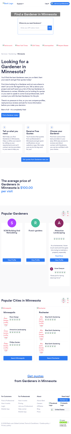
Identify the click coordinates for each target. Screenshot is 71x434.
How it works (5, 403)
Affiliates (40, 406)
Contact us (64, 400)
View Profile (12, 260)
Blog (38, 409)
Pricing (20, 403)
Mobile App (5, 409)
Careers (39, 403)
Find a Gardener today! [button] (10, 115)
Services (4, 54)
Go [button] (50, 28)
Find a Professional (7, 401)
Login (3, 406)
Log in (47, 4)
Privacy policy (6, 425)
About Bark (41, 401)
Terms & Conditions (31, 423)
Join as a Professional (25, 406)
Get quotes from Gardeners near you (35, 159)
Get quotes (35, 376)
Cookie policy (44, 423)
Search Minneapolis (18, 358)
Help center (22, 409)
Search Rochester (53, 358)
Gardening (12, 54)
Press (39, 412)
